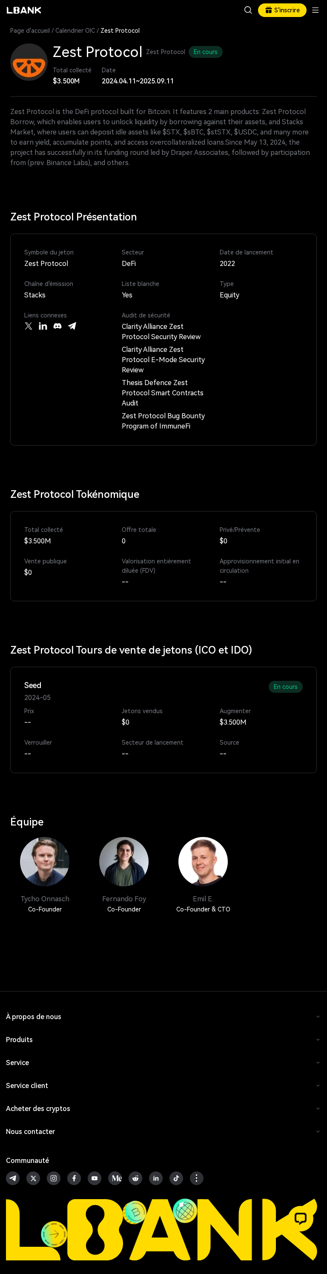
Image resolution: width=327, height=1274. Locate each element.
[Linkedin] (43, 326)
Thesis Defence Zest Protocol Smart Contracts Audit (163, 393)
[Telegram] (72, 326)
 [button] (248, 10)
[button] (300, 1218)
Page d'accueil (30, 30)
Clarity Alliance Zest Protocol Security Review (161, 332)
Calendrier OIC (75, 30)
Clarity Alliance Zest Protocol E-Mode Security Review (163, 360)
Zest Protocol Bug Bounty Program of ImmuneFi (163, 421)
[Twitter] (28, 326)
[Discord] (57, 326)
